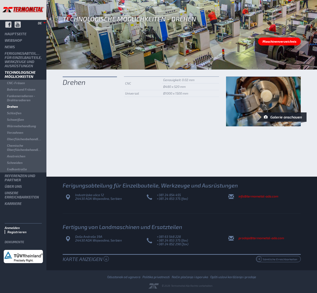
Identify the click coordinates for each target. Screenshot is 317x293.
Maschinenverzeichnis (279, 41)
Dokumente (14, 242)
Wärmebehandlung (21, 126)
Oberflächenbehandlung (25, 139)
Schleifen (14, 113)
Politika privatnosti (156, 277)
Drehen (12, 106)
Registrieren (16, 232)
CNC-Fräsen (16, 83)
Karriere (13, 203)
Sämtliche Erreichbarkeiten (280, 259)
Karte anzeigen (82, 259)
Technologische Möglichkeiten (20, 74)
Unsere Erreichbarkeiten (22, 195)
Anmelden (12, 228)
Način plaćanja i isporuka (190, 277)
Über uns (13, 186)
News (10, 47)
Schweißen (15, 119)
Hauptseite (15, 34)
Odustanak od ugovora (123, 277)
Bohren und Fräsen (21, 89)
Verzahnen (15, 132)
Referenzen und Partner (20, 177)
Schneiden (15, 163)
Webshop (13, 40)
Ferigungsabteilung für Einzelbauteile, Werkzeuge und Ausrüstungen (24, 59)
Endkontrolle (17, 169)
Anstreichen (16, 156)
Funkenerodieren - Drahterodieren (21, 98)
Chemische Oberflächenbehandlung (25, 147)
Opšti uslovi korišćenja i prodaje (233, 277)
